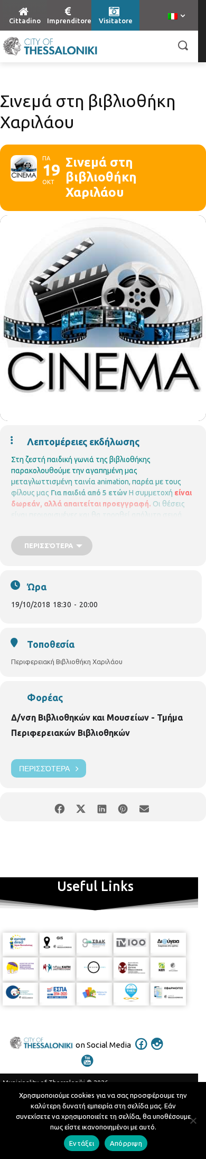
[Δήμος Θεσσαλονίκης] (50, 46)
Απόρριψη (126, 1143)
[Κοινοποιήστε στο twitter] (80, 807)
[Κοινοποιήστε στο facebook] (59, 807)
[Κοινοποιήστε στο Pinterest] (123, 807)
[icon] (141, 1051)
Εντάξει (81, 1143)
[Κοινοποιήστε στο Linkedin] (101, 807)
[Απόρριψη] (193, 1120)
